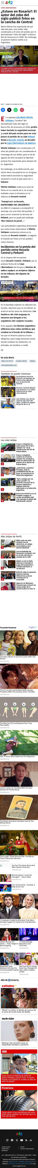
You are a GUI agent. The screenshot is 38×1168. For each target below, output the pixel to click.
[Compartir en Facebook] (3, 110)
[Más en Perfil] (13, 980)
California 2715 (13, 1161)
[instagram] (7, 1140)
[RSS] (26, 1140)
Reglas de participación (27, 1149)
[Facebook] (12, 1140)
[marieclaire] (19, 1019)
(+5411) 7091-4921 (13, 1164)
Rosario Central (16, 140)
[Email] (22, 110)
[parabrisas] (19, 1088)
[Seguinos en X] (17, 1140)
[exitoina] (19, 986)
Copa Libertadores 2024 (9, 365)
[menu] (2, 3)
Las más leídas (9, 440)
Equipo (22, 1147)
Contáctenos (5, 1149)
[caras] (19, 1052)
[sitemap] (31, 1140)
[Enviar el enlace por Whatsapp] (16, 110)
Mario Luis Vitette (7, 361)
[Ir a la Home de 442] (9, 4)
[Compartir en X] (9, 110)
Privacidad (5, 1150)
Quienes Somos (6, 1147)
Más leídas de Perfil (11, 536)
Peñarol (31, 137)
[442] (19, 1134)
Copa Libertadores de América (21, 143)
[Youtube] (21, 1140)
